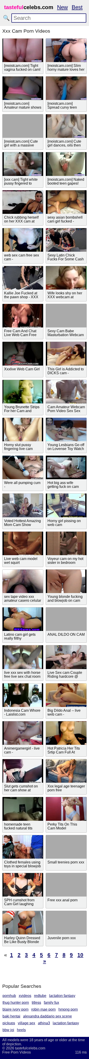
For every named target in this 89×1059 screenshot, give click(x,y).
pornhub (9, 996)
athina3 (44, 1023)
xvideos (25, 996)
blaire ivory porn (16, 1009)
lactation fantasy (62, 996)
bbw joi (8, 1030)
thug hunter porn (16, 1002)
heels (21, 1030)
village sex (26, 1023)
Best (77, 7)
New (62, 7)
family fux (51, 1002)
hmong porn (68, 1009)
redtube (40, 996)
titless (36, 1002)
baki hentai (11, 1016)
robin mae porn (43, 1009)
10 (80, 955)
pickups (9, 1023)
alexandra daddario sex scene (47, 1016)
